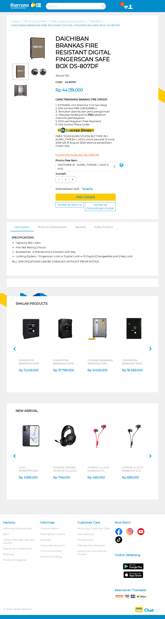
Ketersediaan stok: (74, 188)
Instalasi (45, 539)
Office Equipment (35, 21)
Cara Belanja (85, 534)
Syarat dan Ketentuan (17, 548)
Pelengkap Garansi (52, 534)
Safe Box (95, 21)
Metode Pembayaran (91, 545)
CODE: (66, 82)
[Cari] (103, 6)
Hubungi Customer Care (93, 528)
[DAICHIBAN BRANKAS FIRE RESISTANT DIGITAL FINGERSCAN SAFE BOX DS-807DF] (38, 48)
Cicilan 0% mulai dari (77, 154)
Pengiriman (85, 539)
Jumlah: (61, 173)
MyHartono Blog (51, 556)
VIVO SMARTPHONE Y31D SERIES (28, 469)
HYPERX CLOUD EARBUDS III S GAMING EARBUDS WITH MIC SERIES (134, 469)
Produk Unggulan (15, 559)
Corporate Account (52, 545)
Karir (6, 534)
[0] (127, 6)
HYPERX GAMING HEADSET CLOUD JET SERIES (64, 469)
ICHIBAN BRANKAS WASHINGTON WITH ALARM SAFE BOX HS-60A (100, 362)
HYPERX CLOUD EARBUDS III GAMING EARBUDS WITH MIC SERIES (100, 469)
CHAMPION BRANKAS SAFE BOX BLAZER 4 (29, 362)
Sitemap (8, 554)
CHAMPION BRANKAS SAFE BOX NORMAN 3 (132, 362)
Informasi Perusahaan (17, 528)
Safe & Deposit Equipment (68, 21)
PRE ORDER (85, 197)
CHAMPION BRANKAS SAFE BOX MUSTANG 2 (64, 362)
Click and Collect (51, 551)
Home (15, 21)
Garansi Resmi (49, 528)
